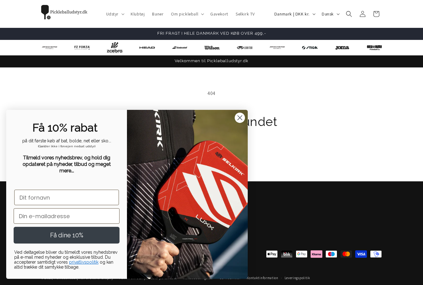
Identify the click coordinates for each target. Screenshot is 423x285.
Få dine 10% (66, 235)
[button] (114, 13)
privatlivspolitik (83, 262)
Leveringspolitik (297, 278)
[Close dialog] (239, 117)
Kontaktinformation (262, 278)
